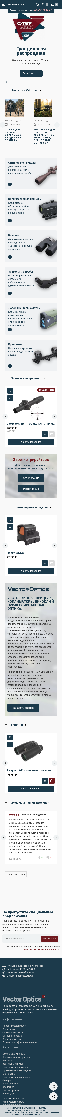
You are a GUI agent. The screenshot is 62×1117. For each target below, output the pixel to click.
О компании (9, 1029)
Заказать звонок (23, 707)
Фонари (6, 1080)
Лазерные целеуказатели (16, 1077)
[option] (31, 44)
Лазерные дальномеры (15, 1067)
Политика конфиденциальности (19, 1042)
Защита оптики (10, 1083)
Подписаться (49, 938)
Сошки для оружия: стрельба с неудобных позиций (13, 135)
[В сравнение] (10, 398)
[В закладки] (10, 391)
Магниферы (8, 1073)
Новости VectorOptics (14, 1025)
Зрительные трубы (12, 1063)
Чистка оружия (10, 1090)
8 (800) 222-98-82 (42, 10)
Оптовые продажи (12, 1035)
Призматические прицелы (16, 1070)
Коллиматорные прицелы (16, 1057)
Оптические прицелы (13, 1054)
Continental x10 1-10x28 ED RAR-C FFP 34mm (32, 423)
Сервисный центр (11, 1039)
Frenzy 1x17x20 (15, 552)
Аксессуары (9, 1093)
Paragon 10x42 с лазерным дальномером (31, 770)
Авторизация (31, 478)
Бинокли (7, 1060)
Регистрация (31, 488)
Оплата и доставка (12, 1032)
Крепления (8, 1087)
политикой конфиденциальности (41, 949)
